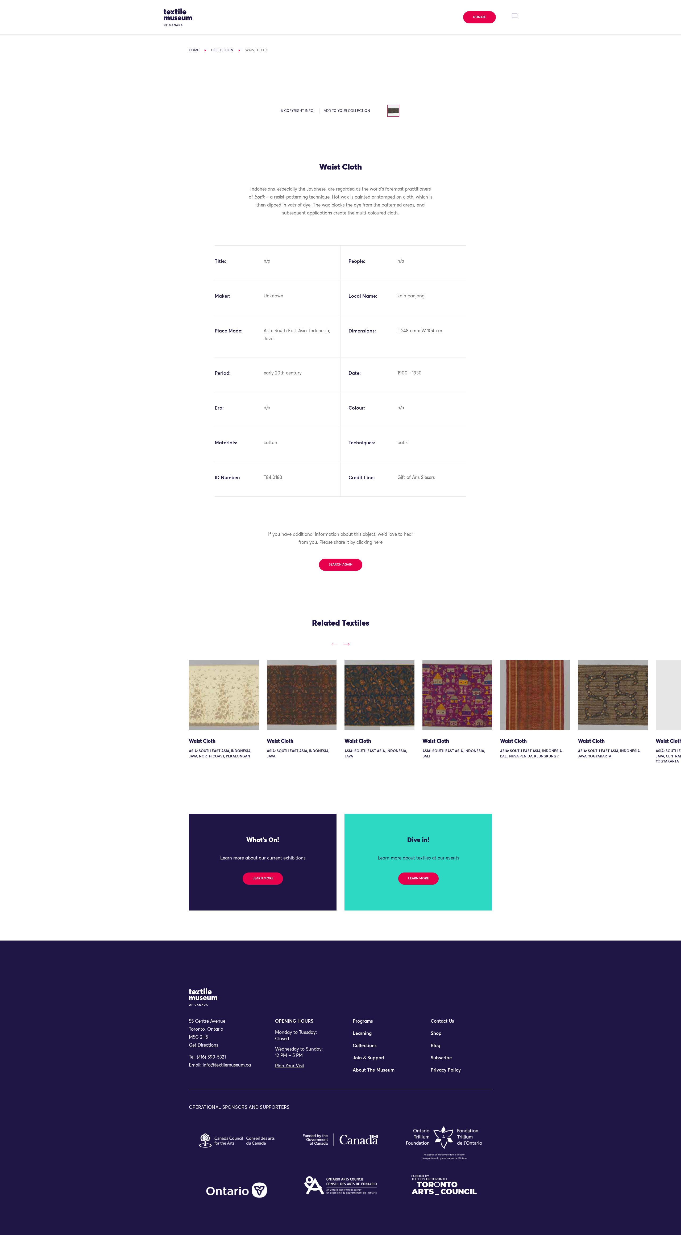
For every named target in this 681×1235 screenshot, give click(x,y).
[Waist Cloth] (224, 695)
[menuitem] (379, 1024)
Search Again (340, 564)
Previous (334, 644)
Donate (479, 17)
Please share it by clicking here (351, 542)
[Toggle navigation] (514, 16)
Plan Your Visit (289, 1066)
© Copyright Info (297, 111)
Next (346, 644)
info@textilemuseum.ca (227, 1065)
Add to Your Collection (347, 111)
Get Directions (203, 1045)
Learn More (262, 878)
